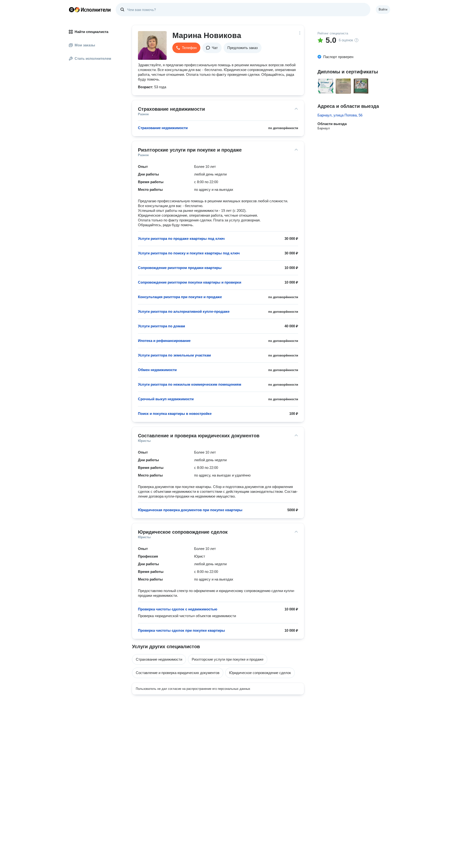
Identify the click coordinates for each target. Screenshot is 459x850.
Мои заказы (85, 45)
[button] (186, 48)
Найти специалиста (91, 32)
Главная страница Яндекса (71, 9)
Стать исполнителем (93, 58)
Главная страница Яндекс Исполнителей (90, 9)
